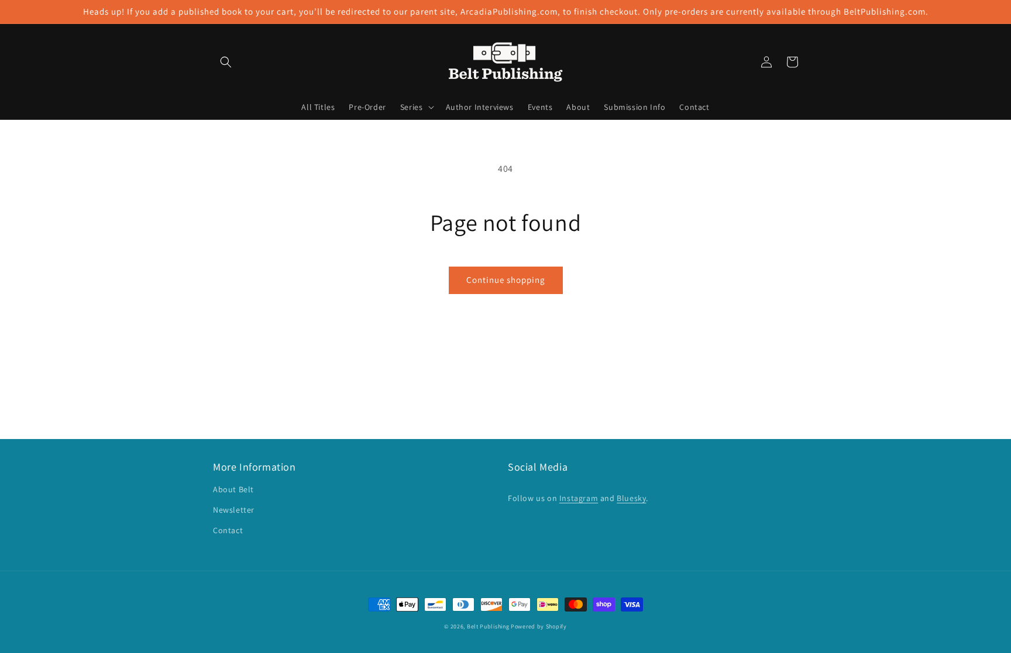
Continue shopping (505, 279)
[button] (226, 62)
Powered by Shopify (539, 626)
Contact (228, 530)
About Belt (233, 489)
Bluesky (631, 498)
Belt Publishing (488, 626)
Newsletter (234, 510)
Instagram (578, 498)
